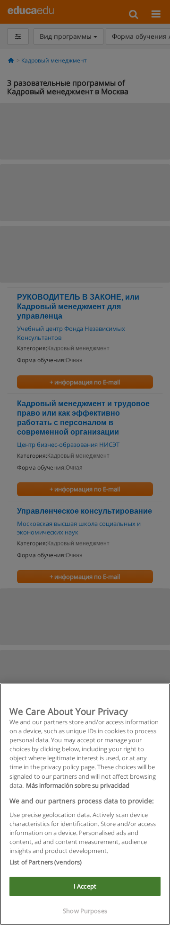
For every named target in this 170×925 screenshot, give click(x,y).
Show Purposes (85, 911)
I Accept (85, 886)
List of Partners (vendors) (45, 862)
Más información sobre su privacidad (77, 785)
